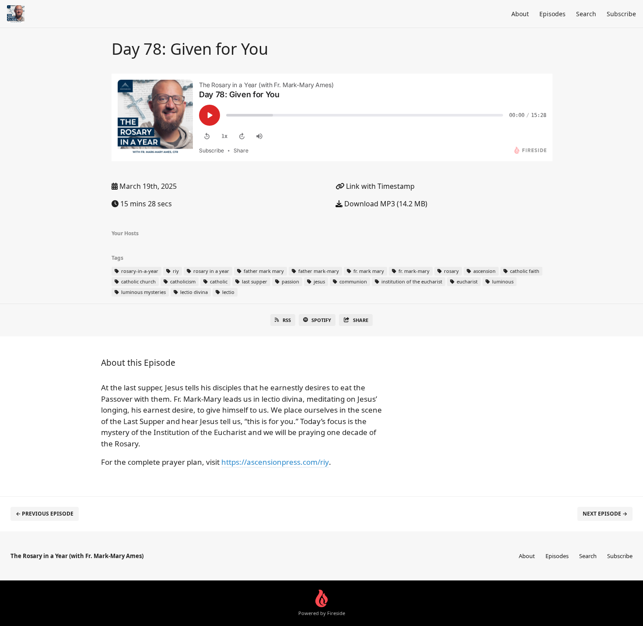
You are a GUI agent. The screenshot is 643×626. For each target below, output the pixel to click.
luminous (502, 281)
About (520, 14)
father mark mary (263, 271)
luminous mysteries (143, 292)
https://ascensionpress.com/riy (275, 462)
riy (175, 271)
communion (352, 281)
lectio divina (193, 292)
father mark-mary (318, 271)
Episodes (552, 14)
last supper (254, 281)
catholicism (182, 281)
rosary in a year (210, 271)
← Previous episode (44, 513)
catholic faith (524, 271)
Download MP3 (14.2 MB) (384, 204)
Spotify (321, 320)
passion (289, 281)
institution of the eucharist (411, 281)
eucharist (466, 281)
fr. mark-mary (413, 271)
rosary (451, 271)
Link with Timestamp (379, 186)
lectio (227, 292)
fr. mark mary (368, 271)
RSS (287, 320)
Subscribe (621, 14)
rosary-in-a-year (139, 271)
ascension (484, 271)
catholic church (138, 281)
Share (360, 320)
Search (586, 14)
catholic (218, 281)
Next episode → (605, 513)
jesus (318, 281)
